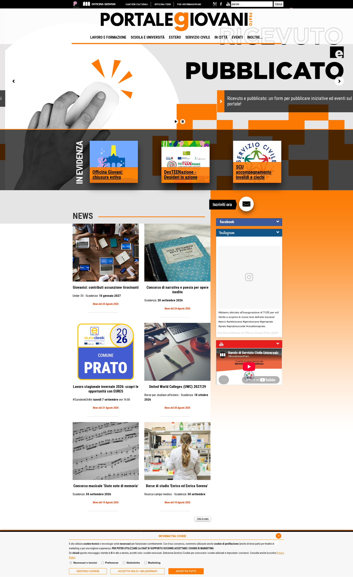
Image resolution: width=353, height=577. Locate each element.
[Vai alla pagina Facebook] (221, 4)
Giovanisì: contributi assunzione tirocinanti (106, 295)
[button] (175, 121)
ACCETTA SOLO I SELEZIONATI (137, 571)
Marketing (154, 562)
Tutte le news (203, 518)
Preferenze (111, 562)
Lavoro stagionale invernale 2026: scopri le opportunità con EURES (105, 396)
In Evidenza (80, 162)
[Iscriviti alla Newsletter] (246, 204)
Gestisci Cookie (87, 571)
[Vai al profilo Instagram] (215, 4)
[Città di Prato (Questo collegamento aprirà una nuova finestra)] (76, 4)
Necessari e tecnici (85, 562)
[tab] (249, 222)
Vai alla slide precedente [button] (13, 81)
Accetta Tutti (186, 571)
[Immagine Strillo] (114, 161)
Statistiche (133, 562)
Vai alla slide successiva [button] (339, 81)
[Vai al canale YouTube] (228, 4)
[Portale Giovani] (176, 21)
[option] (176, 99)
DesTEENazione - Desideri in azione (180, 174)
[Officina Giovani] (99, 3)
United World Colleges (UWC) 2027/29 (176, 396)
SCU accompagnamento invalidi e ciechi (253, 172)
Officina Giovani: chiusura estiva (107, 174)
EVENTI (237, 37)
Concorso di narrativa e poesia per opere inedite (176, 297)
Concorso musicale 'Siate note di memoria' (105, 494)
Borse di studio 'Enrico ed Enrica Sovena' (176, 494)
